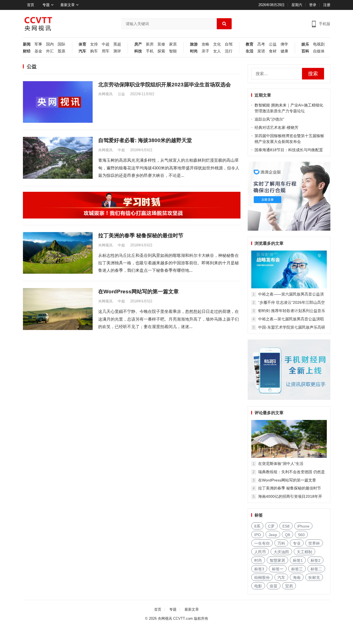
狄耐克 (314, 577)
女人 (217, 51)
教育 (249, 44)
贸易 (289, 586)
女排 (94, 44)
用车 (105, 51)
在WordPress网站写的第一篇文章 (138, 291)
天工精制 (304, 552)
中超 (105, 44)
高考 (261, 44)
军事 (38, 44)
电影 (258, 586)
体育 (82, 44)
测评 (117, 51)
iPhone (303, 526)
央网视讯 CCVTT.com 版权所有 (183, 618)
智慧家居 (277, 560)
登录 (312, 5)
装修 (161, 44)
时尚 (194, 51)
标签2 (315, 560)
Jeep (273, 535)
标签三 (297, 569)
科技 (138, 51)
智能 (173, 51)
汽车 (82, 51)
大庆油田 (281, 552)
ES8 (286, 526)
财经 (27, 51)
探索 (161, 51)
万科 (281, 543)
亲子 (205, 51)
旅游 (194, 44)
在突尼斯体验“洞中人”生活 (280, 463)
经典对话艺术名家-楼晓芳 (276, 127)
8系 (257, 526)
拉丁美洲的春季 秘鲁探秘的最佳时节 (140, 235)
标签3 (259, 569)
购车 (94, 51)
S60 (301, 535)
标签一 (278, 569)
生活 (249, 51)
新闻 (27, 44)
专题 (46, 5)
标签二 (316, 569)
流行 (228, 51)
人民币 (260, 552)
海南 (297, 577)
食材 (273, 51)
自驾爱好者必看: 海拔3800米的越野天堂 (145, 140)
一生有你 (262, 543)
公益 (273, 44)
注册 (326, 5)
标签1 (298, 560)
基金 (38, 51)
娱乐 (305, 44)
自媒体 (319, 51)
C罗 (271, 526)
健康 (284, 51)
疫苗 (273, 586)
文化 (217, 44)
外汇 (50, 51)
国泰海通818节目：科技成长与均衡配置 (289, 150)
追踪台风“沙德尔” (269, 119)
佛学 (284, 44)
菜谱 (261, 51)
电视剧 (319, 44)
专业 (297, 543)
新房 (150, 44)
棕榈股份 (262, 577)
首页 (30, 5)
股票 (61, 51)
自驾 (228, 44)
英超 (117, 44)
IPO (257, 535)
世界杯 (314, 543)
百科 (305, 51)
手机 (150, 51)
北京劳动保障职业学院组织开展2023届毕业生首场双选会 (164, 84)
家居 (173, 44)
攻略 (205, 44)
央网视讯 (105, 94)
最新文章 (67, 5)
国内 (50, 44)
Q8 (287, 535)
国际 (61, 44)
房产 (138, 44)
